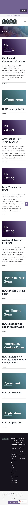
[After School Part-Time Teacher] (14, 127)
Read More (4, 83)
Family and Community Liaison (13, 60)
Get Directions (14, 459)
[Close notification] (2, 7)
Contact (22, 458)
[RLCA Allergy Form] (14, 97)
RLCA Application (12, 422)
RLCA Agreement (12, 392)
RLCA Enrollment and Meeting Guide (13, 325)
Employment (22, 444)
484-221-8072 (10, 15)
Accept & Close (14, 502)
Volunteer (22, 455)
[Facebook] (26, 204)
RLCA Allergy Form (13, 109)
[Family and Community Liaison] (14, 47)
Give (21, 451)
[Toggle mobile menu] (25, 21)
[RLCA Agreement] (14, 381)
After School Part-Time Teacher (12, 140)
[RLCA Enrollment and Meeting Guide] (14, 312)
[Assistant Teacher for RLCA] (14, 229)
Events (22, 448)
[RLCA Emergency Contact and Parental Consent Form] (14, 345)
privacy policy (10, 494)
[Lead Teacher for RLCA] (14, 176)
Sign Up (23, 10)
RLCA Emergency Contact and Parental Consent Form (14, 359)
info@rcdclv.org (17, 15)
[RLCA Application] (14, 411)
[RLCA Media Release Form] (14, 279)
